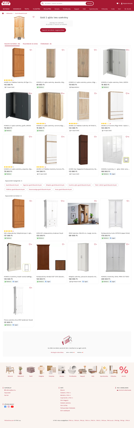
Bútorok (10, 376)
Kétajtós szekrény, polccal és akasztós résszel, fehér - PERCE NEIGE (91, 276)
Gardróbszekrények (21, 13)
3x (110, 123)
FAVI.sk (76, 420)
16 (63, 136)
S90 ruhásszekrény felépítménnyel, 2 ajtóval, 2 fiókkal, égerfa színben (26, 233)
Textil (30, 376)
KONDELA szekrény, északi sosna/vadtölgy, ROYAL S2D (22, 276)
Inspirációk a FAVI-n (66, 398)
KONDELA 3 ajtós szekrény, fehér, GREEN (114, 82)
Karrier (6, 395)
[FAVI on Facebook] (5, 407)
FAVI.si (128, 420)
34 (63, 93)
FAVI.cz (71, 420)
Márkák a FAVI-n (65, 395)
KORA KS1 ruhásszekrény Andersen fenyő (49, 233)
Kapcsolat (7, 392)
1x (12, 80)
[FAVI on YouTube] (12, 407)
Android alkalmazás (125, 390)
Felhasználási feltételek (67, 408)
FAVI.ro (87, 420)
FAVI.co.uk (110, 420)
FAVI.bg (117, 420)
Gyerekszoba (103, 376)
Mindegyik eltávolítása (57, 352)
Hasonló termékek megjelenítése (53, 30)
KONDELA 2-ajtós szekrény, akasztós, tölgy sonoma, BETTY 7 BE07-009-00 (28, 169)
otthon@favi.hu (11, 390)
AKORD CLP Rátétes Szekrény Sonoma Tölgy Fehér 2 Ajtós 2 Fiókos (58, 169)
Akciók (124, 376)
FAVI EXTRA (63, 405)
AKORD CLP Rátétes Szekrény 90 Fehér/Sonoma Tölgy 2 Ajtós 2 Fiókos (92, 125)
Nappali (82, 376)
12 (128, 50)
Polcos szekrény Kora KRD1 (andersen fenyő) (18, 320)
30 (31, 93)
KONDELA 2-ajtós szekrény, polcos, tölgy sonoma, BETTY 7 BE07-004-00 (92, 82)
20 (63, 201)
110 (128, 136)
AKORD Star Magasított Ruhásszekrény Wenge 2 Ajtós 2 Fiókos (89, 169)
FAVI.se (103, 420)
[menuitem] (6, 9)
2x (45, 167)
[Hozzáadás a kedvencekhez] (33, 17)
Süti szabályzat (65, 410)
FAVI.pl (82, 420)
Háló (92, 376)
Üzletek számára (65, 403)
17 (128, 244)
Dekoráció (21, 376)
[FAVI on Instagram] (8, 407)
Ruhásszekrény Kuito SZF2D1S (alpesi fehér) (115, 233)
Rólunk (62, 390)
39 (128, 93)
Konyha (62, 376)
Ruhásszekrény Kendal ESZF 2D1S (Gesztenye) (51, 276)
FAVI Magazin (64, 400)
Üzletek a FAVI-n (65, 392)
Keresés (89, 3)
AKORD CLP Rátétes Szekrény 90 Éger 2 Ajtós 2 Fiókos (22, 82)
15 (31, 136)
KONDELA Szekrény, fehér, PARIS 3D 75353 (115, 276)
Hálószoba (9, 13)
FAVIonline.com (9, 420)
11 (96, 50)
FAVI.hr (93, 420)
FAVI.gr (122, 420)
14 (31, 244)
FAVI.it (98, 420)
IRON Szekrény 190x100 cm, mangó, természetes (84, 233)
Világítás (41, 376)
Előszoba (113, 376)
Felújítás (51, 376)
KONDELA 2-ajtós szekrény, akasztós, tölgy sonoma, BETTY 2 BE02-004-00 (60, 82)
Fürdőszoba (72, 376)
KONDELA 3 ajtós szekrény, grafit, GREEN (17, 125)
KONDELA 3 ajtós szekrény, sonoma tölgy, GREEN (52, 125)
